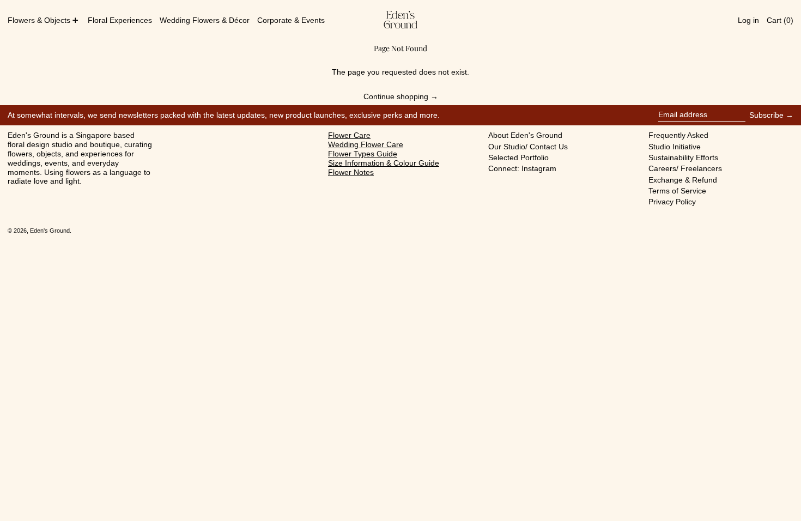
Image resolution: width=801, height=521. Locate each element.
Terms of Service (677, 190)
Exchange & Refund (682, 179)
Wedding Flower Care (365, 144)
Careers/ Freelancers (685, 168)
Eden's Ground (50, 230)
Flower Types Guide (362, 153)
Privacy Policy (672, 201)
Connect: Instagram (522, 168)
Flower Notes (351, 172)
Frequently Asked (678, 135)
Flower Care (349, 135)
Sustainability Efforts (683, 157)
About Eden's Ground (525, 135)
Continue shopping (395, 96)
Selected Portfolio (518, 157)
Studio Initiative (674, 146)
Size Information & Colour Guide (383, 163)
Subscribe (766, 115)
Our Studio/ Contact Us (528, 146)
